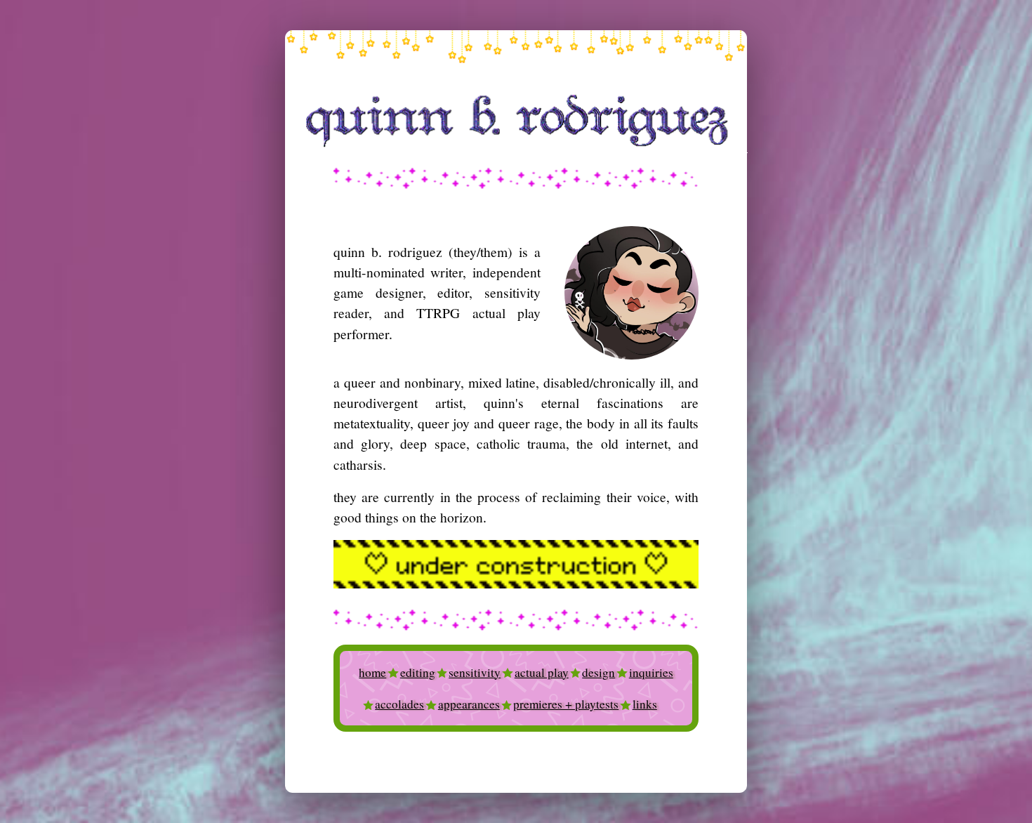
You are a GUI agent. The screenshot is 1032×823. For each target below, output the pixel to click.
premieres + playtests (565, 704)
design (598, 672)
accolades (399, 704)
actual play (542, 672)
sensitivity (475, 672)
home (372, 672)
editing (417, 672)
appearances (469, 704)
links (645, 704)
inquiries (651, 672)
